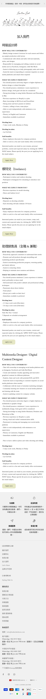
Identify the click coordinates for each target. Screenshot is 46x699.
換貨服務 (5, 606)
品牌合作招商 (7, 569)
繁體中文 (32, 680)
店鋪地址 (5, 554)
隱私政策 (5, 617)
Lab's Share (6, 565)
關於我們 (5, 550)
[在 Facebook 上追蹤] (3, 674)
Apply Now (9, 160)
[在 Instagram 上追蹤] (9, 674)
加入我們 (5, 561)
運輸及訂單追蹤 (7, 595)
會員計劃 (5, 558)
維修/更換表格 (7, 613)
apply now (8, 342)
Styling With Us (7, 580)
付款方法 (5, 598)
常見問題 (5, 621)
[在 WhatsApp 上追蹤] (14, 674)
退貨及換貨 (6, 610)
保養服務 (5, 602)
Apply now (9, 486)
